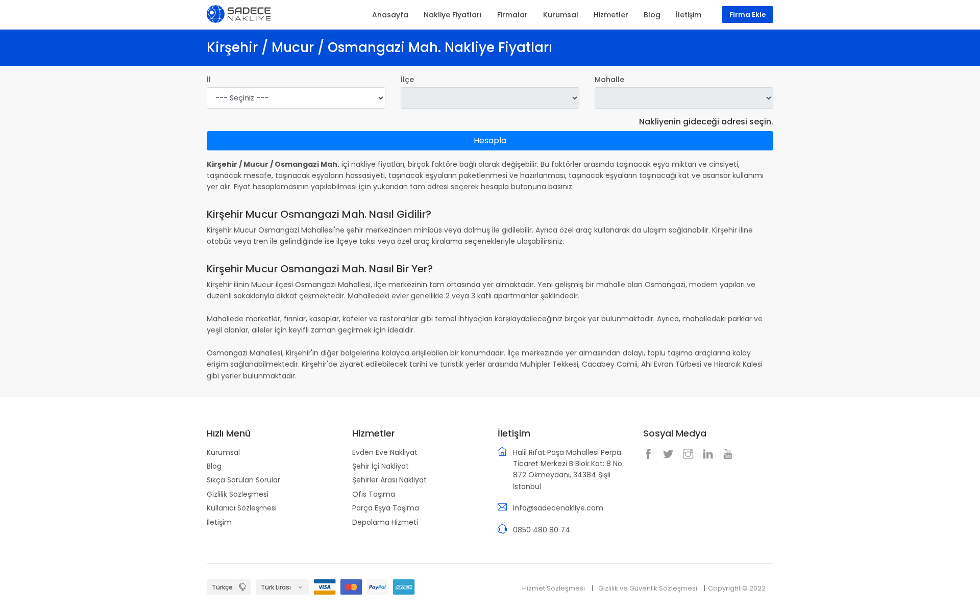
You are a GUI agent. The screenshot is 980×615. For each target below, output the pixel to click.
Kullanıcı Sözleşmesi (242, 508)
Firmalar (512, 15)
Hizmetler (611, 15)
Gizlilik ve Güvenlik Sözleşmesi (647, 588)
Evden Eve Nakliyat (385, 452)
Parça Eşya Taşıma (385, 508)
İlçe (407, 79)
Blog (214, 466)
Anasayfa (390, 15)
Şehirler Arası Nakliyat (389, 480)
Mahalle (609, 79)
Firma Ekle (747, 14)
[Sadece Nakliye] (239, 13)
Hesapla (490, 140)
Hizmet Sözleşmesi (553, 588)
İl (209, 79)
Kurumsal (223, 452)
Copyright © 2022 (737, 588)
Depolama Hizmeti (385, 522)
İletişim (219, 522)
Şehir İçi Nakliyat (380, 466)
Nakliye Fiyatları (453, 15)
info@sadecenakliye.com (558, 508)
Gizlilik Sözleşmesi (237, 494)
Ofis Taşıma (373, 494)
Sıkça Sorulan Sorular (243, 480)
